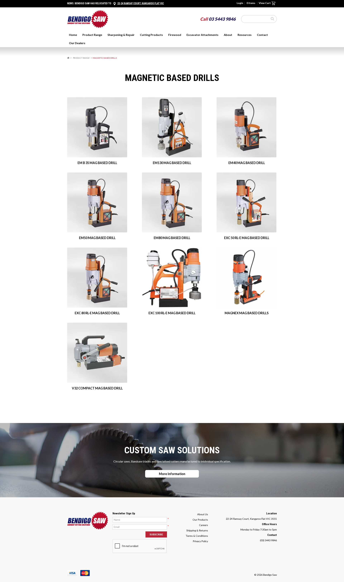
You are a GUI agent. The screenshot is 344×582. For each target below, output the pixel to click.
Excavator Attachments (202, 34)
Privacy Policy (200, 541)
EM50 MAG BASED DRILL (97, 238)
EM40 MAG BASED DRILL (246, 163)
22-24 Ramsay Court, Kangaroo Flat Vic (140, 3)
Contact (262, 34)
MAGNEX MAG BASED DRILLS (247, 313)
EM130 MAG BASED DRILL (172, 163)
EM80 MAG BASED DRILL (172, 238)
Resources (245, 34)
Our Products (200, 519)
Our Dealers (77, 43)
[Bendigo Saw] (87, 18)
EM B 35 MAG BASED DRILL (97, 163)
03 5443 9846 (222, 19)
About (228, 34)
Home (73, 34)
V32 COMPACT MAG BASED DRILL (97, 388)
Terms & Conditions (197, 535)
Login (240, 3)
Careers (203, 525)
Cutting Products (151, 34)
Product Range (92, 34)
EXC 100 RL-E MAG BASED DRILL (172, 313)
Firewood (174, 34)
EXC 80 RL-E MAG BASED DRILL (97, 313)
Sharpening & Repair (121, 34)
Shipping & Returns (197, 530)
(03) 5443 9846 (268, 540)
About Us (202, 514)
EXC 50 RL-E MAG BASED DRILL (246, 238)
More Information (172, 474)
